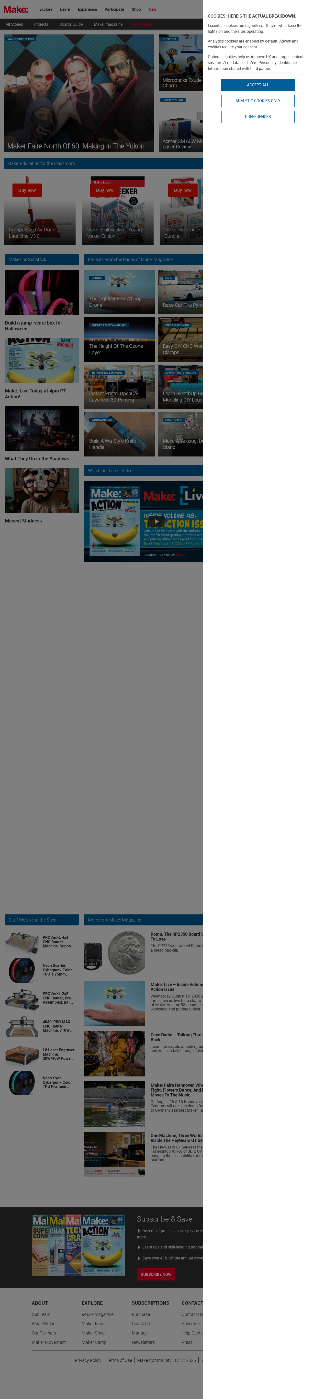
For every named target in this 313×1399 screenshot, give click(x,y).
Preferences (258, 116)
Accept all (258, 84)
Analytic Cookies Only (257, 100)
